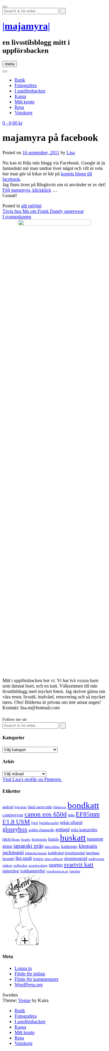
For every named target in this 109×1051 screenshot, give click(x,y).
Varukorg (23, 112)
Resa (19, 107)
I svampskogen (16, 216)
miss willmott (54, 859)
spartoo (56, 864)
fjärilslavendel (49, 823)
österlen (74, 871)
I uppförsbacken (30, 90)
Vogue (24, 1000)
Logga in (23, 968)
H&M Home (11, 839)
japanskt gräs (28, 846)
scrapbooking (38, 865)
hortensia (39, 839)
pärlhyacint (96, 859)
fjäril (34, 823)
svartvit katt (79, 864)
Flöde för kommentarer (36, 979)
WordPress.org (29, 984)
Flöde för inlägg (30, 973)
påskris (7, 865)
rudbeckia (20, 865)
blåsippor (59, 807)
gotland (62, 829)
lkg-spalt (23, 858)
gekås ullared (71, 822)
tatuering (10, 870)
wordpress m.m (57, 871)
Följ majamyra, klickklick (26, 190)
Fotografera (26, 85)
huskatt (73, 837)
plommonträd (75, 858)
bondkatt (83, 805)
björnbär (21, 807)
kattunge (69, 846)
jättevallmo (52, 846)
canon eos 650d (46, 814)
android (7, 807)
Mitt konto (25, 101)
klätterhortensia (36, 853)
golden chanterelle (41, 830)
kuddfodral (56, 853)
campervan (12, 814)
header (26, 839)
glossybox (14, 829)
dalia (71, 815)
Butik (20, 80)
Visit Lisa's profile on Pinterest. (32, 779)
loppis (38, 858)
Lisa (71, 152)
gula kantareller (84, 830)
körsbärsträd (75, 853)
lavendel (8, 859)
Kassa (20, 96)
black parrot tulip (40, 807)
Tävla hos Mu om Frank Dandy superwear (43, 211)
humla (53, 839)
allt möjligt (31, 205)
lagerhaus (93, 853)
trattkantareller (32, 870)
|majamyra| (26, 26)
